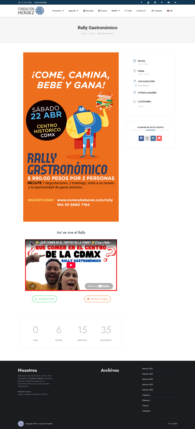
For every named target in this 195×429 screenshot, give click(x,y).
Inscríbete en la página (99, 299)
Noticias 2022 (147, 374)
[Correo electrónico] (159, 138)
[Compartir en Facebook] (141, 138)
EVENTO (141, 106)
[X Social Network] (147, 138)
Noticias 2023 (147, 379)
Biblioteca (146, 400)
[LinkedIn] (153, 138)
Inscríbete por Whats (46, 299)
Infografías (146, 411)
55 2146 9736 (41, 2)
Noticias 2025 (147, 390)
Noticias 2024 (147, 384)
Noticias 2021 (147, 369)
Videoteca (146, 395)
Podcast (145, 406)
